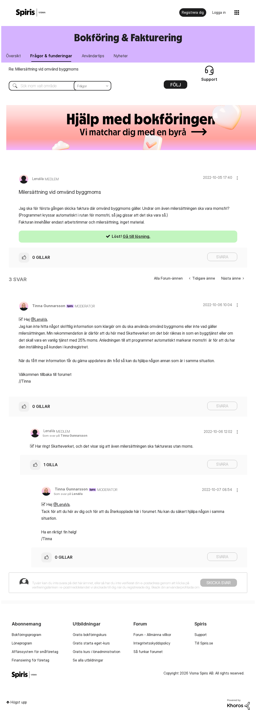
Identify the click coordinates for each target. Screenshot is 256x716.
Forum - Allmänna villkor (152, 634)
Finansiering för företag (30, 660)
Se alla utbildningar (88, 660)
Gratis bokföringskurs (89, 634)
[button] (237, 178)
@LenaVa (39, 319)
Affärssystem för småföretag (35, 651)
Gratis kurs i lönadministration (96, 651)
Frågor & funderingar (51, 55)
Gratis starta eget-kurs (91, 643)
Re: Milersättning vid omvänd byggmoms (43, 69)
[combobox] (56, 86)
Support (200, 634)
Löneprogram (22, 643)
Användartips (93, 55)
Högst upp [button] (18, 702)
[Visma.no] (31, 13)
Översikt (13, 55)
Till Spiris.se (203, 643)
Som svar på (64, 435)
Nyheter (121, 55)
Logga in (219, 12)
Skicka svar (218, 582)
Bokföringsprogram (26, 634)
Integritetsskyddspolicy (152, 643)
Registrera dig (193, 12)
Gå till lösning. (136, 236)
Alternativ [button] (175, 86)
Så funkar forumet (148, 651)
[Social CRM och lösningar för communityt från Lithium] (238, 704)
